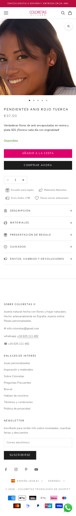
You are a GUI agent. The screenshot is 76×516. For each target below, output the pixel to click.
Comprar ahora (38, 165)
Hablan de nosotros (16, 396)
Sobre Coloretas (14, 376)
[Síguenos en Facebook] (6, 469)
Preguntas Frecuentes (17, 383)
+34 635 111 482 (27, 336)
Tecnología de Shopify (53, 489)
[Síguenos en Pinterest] (26, 469)
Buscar (8, 389)
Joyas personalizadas (17, 363)
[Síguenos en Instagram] (16, 469)
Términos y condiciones (18, 402)
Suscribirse (20, 455)
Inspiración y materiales (18, 369)
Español (54, 481)
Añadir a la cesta (38, 153)
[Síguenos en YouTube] (36, 469)
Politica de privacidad (17, 408)
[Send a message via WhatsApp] (68, 508)
